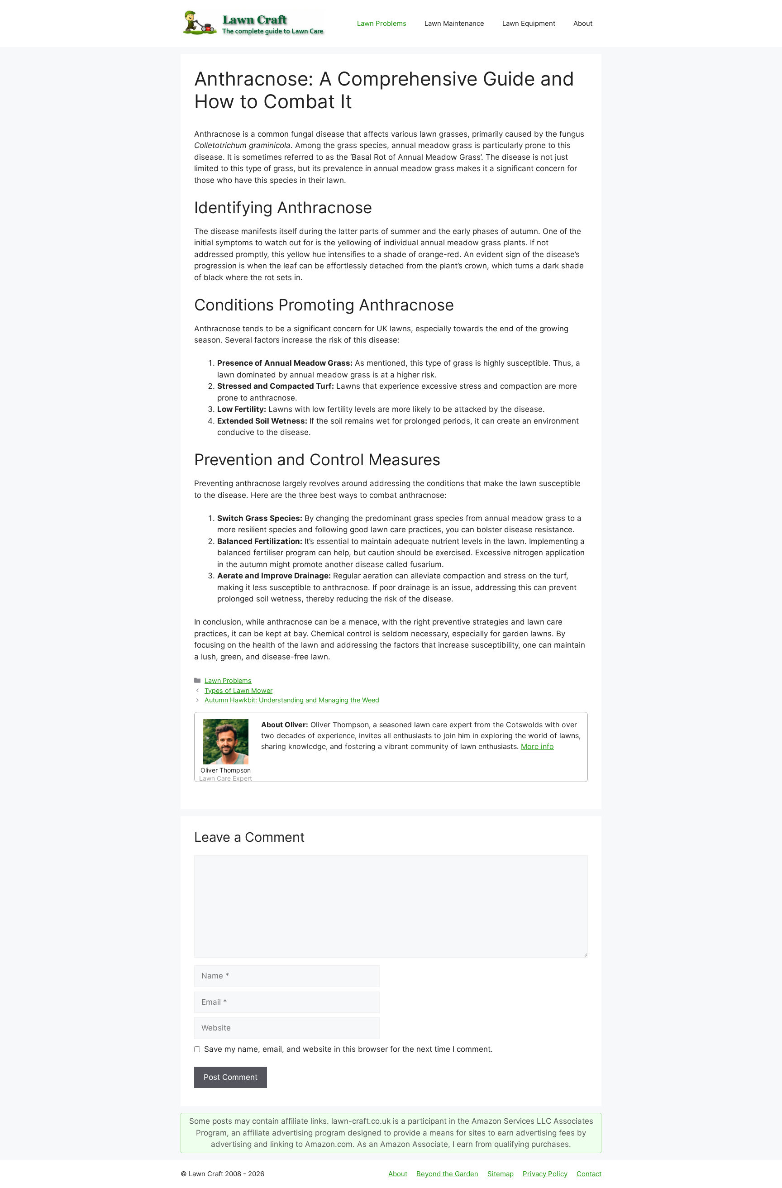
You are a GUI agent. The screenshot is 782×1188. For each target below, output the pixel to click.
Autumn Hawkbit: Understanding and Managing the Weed (292, 700)
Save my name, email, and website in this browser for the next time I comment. (348, 1049)
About (582, 23)
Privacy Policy (545, 1173)
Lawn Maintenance (454, 23)
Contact (589, 1173)
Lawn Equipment (528, 23)
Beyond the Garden (447, 1173)
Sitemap (500, 1173)
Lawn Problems (381, 23)
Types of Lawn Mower (238, 690)
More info (537, 746)
